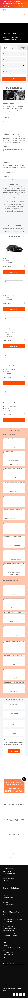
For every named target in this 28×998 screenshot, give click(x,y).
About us (5, 945)
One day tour (22, 47)
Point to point (5, 47)
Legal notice (6, 957)
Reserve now (14, 272)
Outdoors (5, 902)
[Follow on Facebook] (14, 994)
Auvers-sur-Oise (7, 921)
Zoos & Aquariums (8, 904)
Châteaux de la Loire (8, 930)
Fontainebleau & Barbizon (10, 928)
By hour (14, 48)
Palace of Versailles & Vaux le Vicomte (13, 919)
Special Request (7, 880)
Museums (5, 895)
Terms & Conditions (8, 954)
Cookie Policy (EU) (8, 952)
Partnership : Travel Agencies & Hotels (13, 948)
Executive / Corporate (8, 878)
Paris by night (6, 917)
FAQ (4, 950)
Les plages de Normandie (10, 935)
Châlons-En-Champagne (9, 933)
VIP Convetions (7, 876)
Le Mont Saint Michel (8, 926)
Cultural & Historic (8, 897)
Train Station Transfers (9, 873)
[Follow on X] (17, 994)
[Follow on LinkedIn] (24, 994)
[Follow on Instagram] (20, 994)
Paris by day (6, 914)
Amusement (6, 890)
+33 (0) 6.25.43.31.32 (10, 1)
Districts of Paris (7, 893)
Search (14, 79)
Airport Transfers (7, 871)
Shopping (5, 900)
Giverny (5, 924)
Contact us (14, 751)
